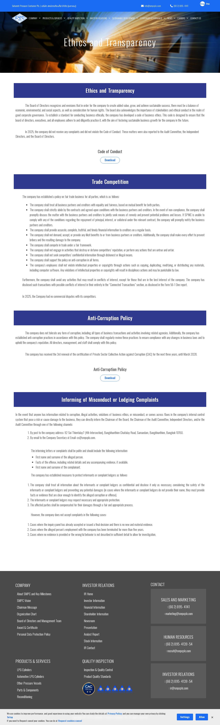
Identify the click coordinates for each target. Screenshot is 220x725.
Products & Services (52, 18)
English (202, 4)
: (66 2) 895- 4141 (178, 606)
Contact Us (195, 18)
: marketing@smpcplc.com (178, 613)
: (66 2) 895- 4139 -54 (178, 644)
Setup (10, 717)
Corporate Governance (151, 18)
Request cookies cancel (70, 720)
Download (110, 160)
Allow (202, 717)
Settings (185, 717)
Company (33, 18)
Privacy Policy (115, 713)
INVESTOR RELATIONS (98, 18)
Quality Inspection (76, 18)
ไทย (208, 4)
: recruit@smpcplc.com (178, 650)
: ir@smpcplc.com (178, 688)
